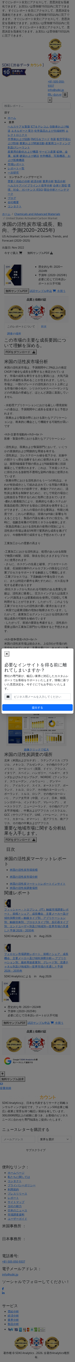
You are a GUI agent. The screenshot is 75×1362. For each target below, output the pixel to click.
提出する (37, 707)
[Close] (6, 653)
